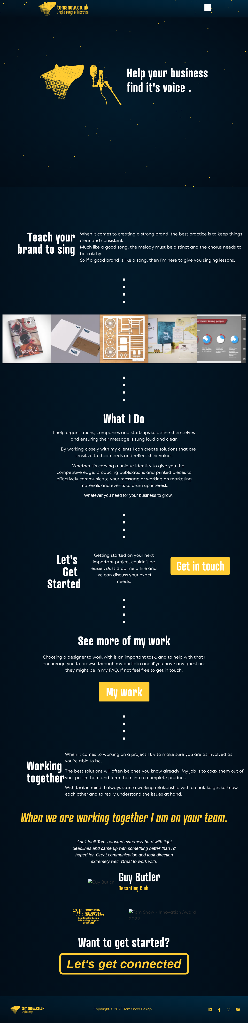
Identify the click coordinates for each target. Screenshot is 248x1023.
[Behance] (238, 1010)
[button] (207, 7)
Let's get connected (124, 964)
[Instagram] (229, 1010)
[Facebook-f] (219, 1010)
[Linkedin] (210, 1010)
